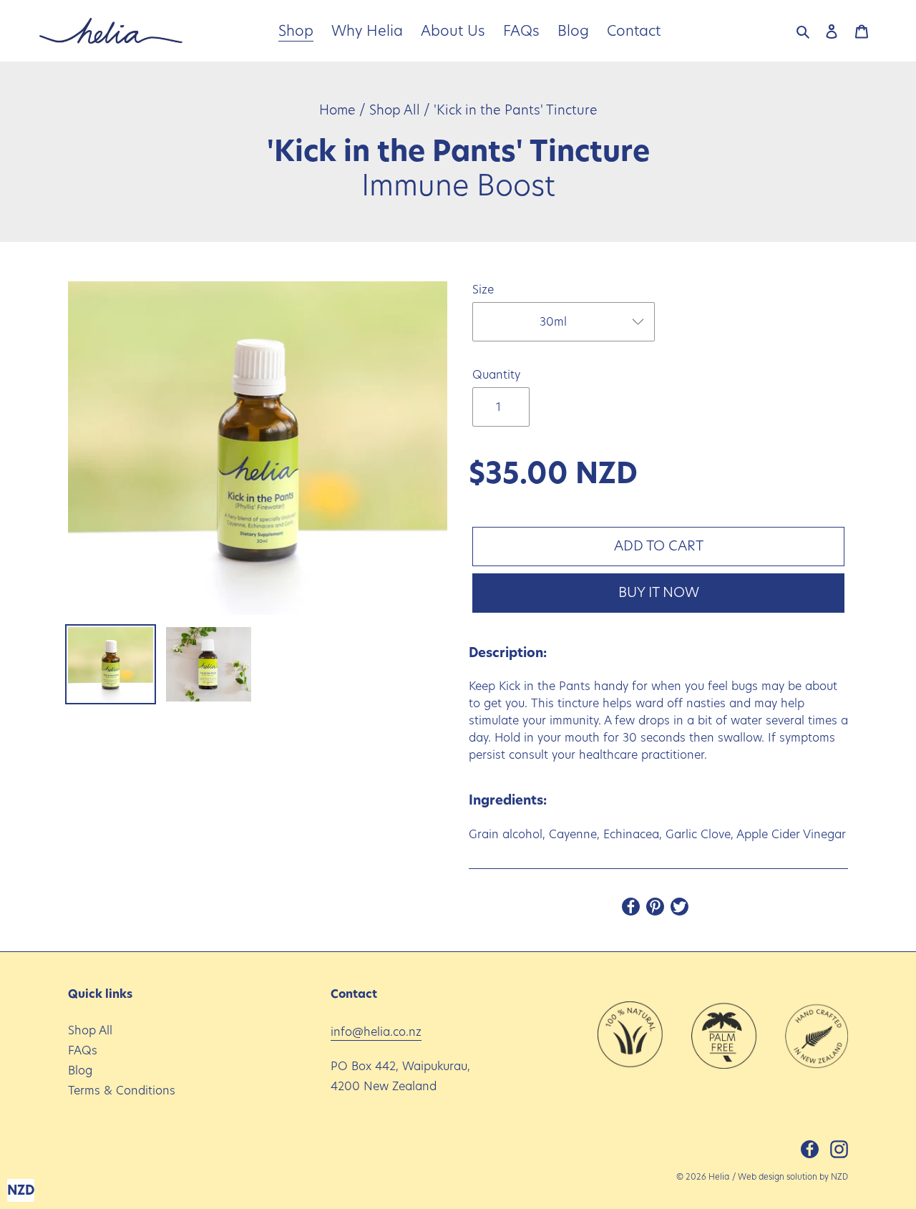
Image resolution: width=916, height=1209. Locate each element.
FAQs (82, 1050)
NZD (839, 1177)
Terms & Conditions (121, 1090)
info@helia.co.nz (376, 1032)
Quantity (496, 374)
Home (337, 110)
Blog (80, 1070)
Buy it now (658, 592)
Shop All (394, 110)
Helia (718, 1177)
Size (483, 289)
